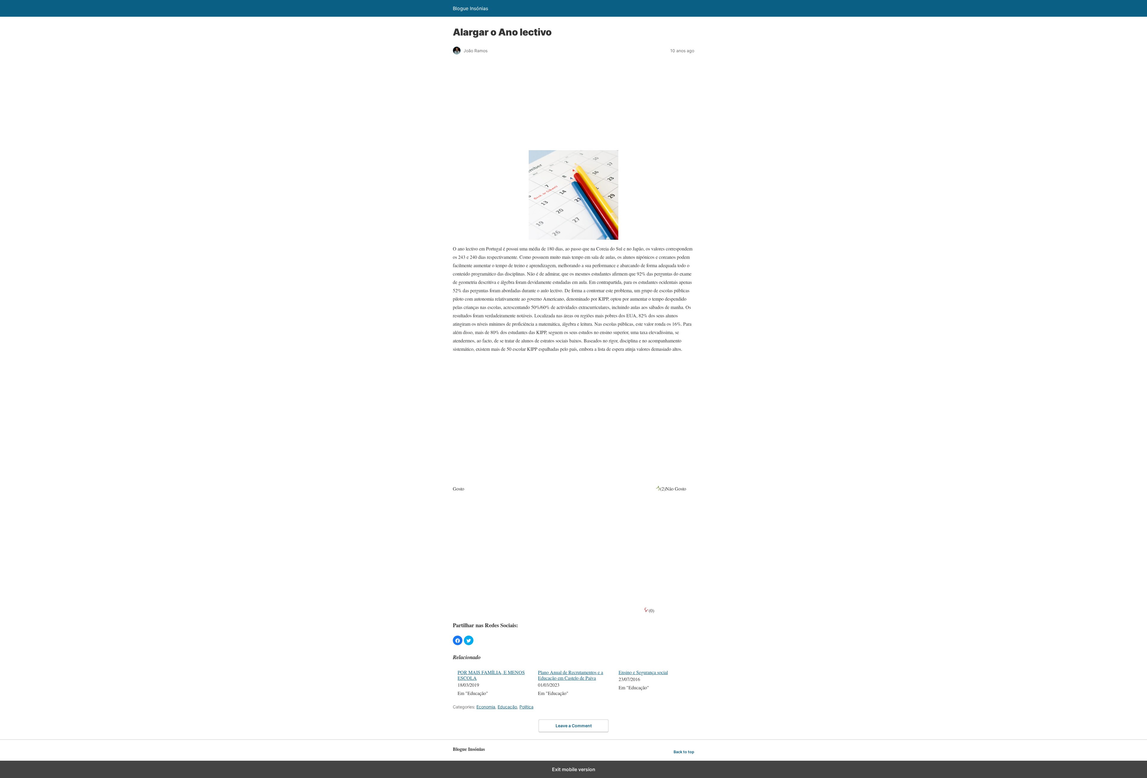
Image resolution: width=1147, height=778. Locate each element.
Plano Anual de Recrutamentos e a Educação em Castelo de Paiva (570, 675)
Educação (507, 706)
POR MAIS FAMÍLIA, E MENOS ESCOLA (491, 675)
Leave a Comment (574, 725)
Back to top (684, 752)
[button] (457, 640)
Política (526, 706)
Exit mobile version (573, 769)
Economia (485, 706)
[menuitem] (494, 683)
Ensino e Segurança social (643, 672)
